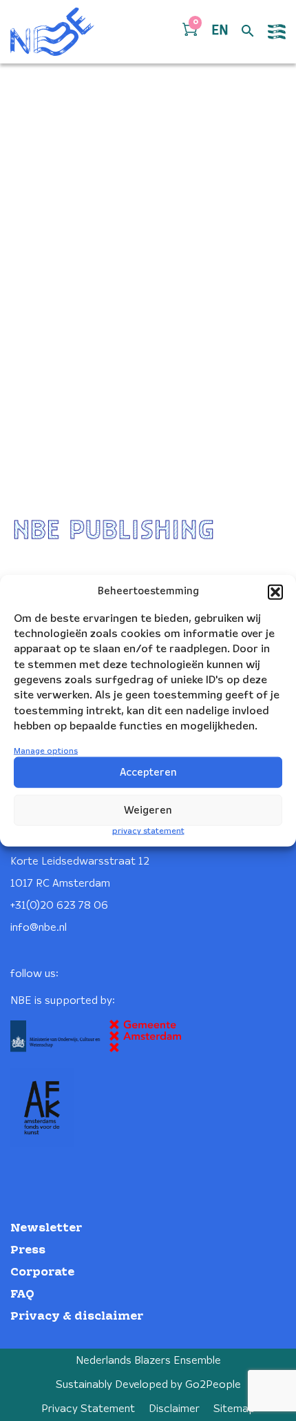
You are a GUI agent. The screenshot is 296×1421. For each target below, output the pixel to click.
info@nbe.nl (38, 928)
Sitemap (234, 1409)
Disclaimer (174, 1409)
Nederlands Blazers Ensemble (148, 1361)
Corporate (42, 1272)
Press (27, 1250)
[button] (275, 591)
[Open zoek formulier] (248, 31)
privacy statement (148, 831)
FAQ (22, 1294)
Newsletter (46, 1228)
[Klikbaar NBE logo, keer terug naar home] (52, 31)
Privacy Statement (88, 1409)
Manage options (46, 750)
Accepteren (148, 773)
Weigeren (148, 811)
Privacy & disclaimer (76, 1316)
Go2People (213, 1385)
